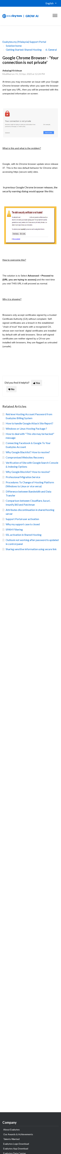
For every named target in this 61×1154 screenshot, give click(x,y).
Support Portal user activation (22, 518)
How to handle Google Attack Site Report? (29, 423)
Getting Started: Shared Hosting (24, 49)
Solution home (14, 45)
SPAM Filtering (14, 529)
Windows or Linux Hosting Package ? (26, 428)
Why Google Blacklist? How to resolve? (28, 452)
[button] (55, 15)
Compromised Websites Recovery (25, 457)
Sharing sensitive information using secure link (31, 549)
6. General (51, 49)
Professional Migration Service (23, 477)
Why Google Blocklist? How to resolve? (28, 471)
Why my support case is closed (23, 524)
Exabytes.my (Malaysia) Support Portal (24, 41)
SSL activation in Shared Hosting (23, 534)
